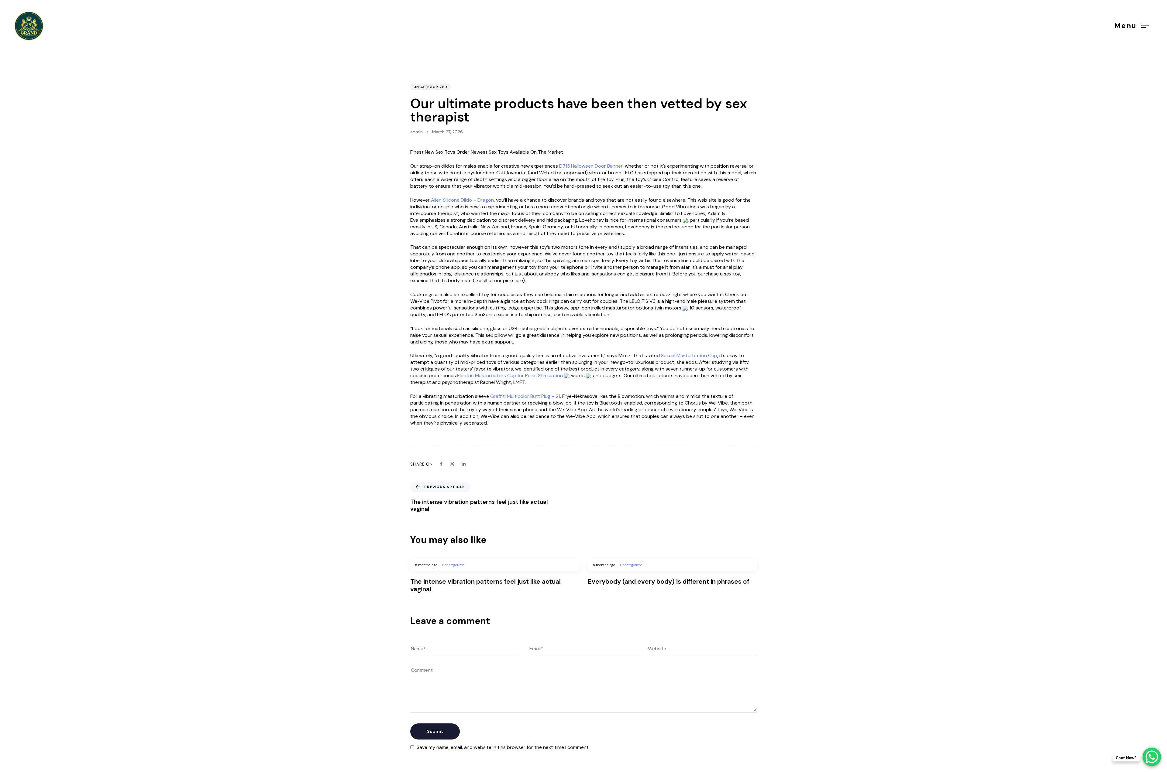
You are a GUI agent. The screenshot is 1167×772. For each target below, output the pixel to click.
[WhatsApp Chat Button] (1152, 757)
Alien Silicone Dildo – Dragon (462, 200)
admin (416, 132)
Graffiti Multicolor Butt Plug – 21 (525, 396)
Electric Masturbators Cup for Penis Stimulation (510, 375)
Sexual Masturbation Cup (689, 355)
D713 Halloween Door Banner (591, 166)
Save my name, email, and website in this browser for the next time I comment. (503, 747)
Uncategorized (430, 87)
